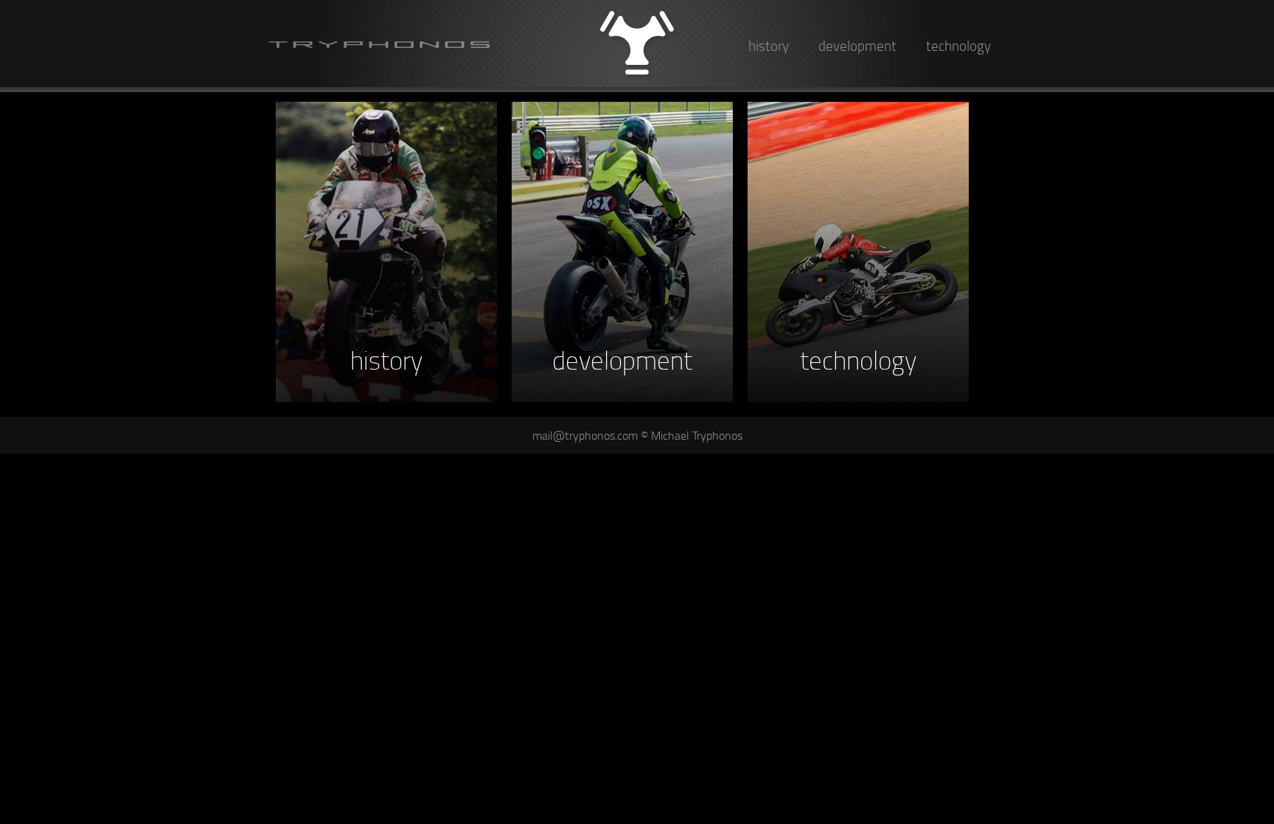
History (768, 45)
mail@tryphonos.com (585, 435)
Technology (958, 45)
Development (857, 45)
